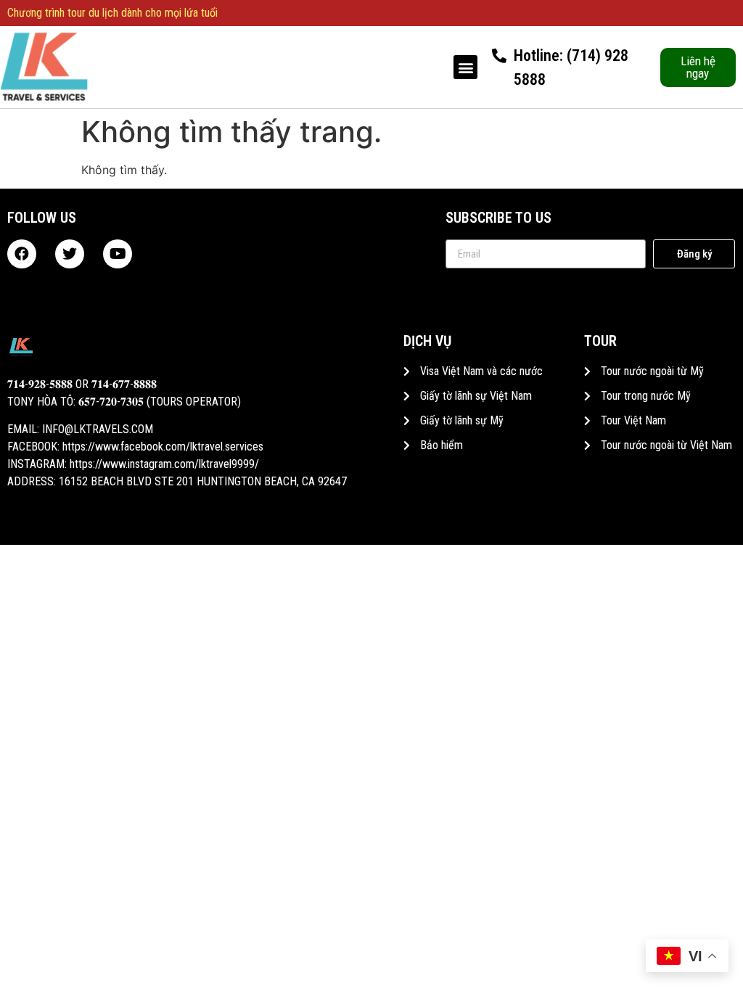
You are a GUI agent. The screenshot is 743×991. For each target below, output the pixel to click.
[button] (465, 67)
